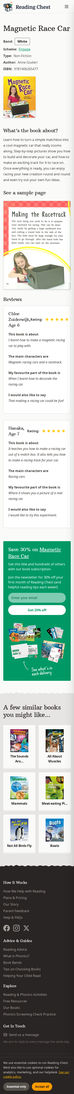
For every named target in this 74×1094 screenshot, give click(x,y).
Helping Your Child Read (22, 975)
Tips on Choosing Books (22, 969)
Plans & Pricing (15, 898)
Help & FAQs (13, 917)
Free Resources (15, 1001)
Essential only (16, 1086)
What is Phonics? (16, 956)
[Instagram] (16, 928)
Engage (24, 49)
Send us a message (24, 1034)
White (22, 41)
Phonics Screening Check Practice (29, 1014)
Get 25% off (37, 610)
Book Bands (12, 962)
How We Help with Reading (24, 891)
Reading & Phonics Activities (25, 994)
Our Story (10, 904)
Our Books (11, 1007)
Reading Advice (15, 949)
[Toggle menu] (66, 6)
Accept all (42, 1086)
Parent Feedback (16, 911)
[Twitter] (26, 928)
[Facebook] (6, 928)
